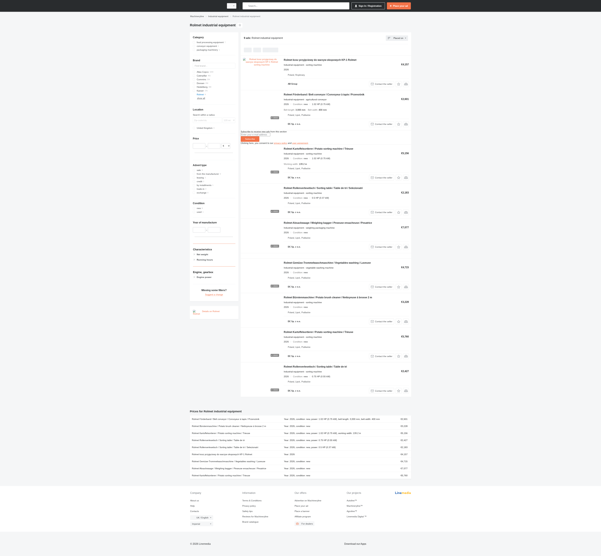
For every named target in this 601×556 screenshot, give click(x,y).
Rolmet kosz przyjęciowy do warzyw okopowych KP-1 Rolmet (320, 60)
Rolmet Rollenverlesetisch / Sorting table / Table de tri (315, 366)
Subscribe (250, 139)
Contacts (194, 511)
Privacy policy (249, 506)
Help (192, 506)
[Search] (246, 6)
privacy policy (280, 143)
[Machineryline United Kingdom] (206, 6)
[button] (398, 84)
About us (194, 500)
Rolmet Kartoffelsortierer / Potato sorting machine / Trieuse (318, 148)
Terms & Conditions (252, 500)
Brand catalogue (250, 522)
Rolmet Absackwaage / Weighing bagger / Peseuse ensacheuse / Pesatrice (328, 223)
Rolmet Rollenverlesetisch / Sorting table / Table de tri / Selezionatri (323, 188)
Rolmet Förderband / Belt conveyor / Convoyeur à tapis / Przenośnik (324, 94)
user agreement (300, 143)
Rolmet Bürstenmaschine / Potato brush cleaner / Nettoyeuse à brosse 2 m (328, 297)
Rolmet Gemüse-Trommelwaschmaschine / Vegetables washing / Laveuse (327, 262)
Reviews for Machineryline (255, 516)
